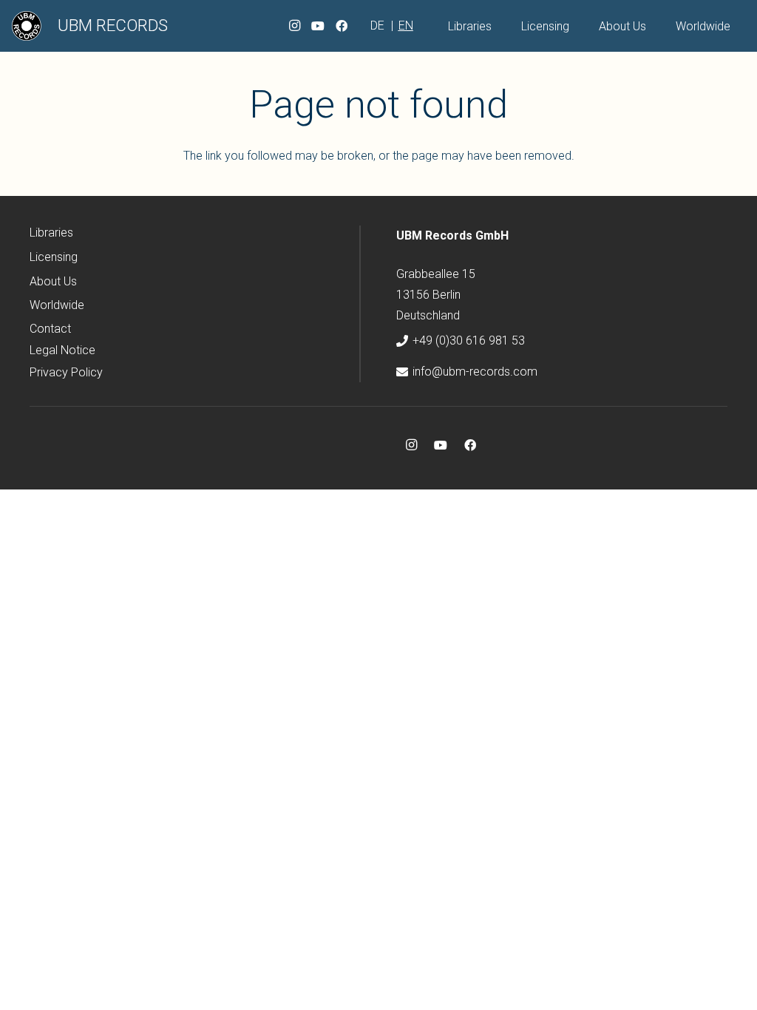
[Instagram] (294, 26)
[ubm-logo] (26, 26)
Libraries (51, 233)
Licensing (54, 257)
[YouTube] (318, 26)
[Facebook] (341, 26)
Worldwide (57, 305)
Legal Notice (62, 350)
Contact (50, 329)
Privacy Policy (66, 372)
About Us (53, 281)
